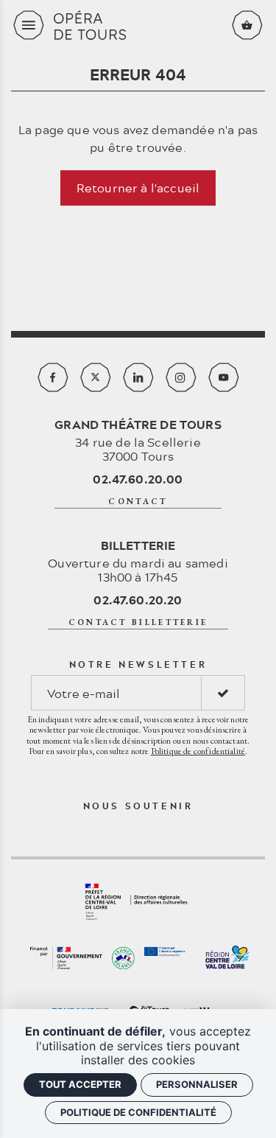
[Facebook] (53, 377)
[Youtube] (223, 377)
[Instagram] (181, 377)
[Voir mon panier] (247, 25)
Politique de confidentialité (198, 751)
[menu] (28, 25)
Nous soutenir (138, 805)
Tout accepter (80, 1084)
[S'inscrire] (223, 693)
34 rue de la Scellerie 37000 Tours (138, 440)
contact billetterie (138, 622)
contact (137, 501)
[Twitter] (95, 377)
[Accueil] (138, 25)
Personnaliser (197, 1084)
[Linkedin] (138, 377)
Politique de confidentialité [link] (138, 1112)
